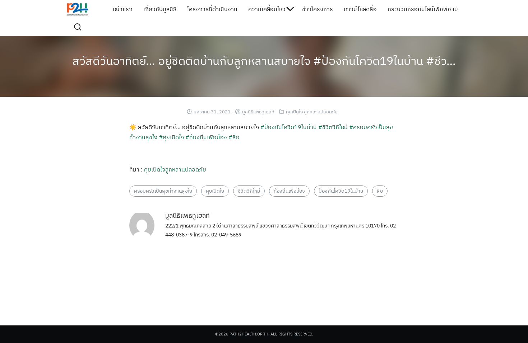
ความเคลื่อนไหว (267, 9)
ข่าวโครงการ (317, 9)
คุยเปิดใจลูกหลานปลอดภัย (175, 169)
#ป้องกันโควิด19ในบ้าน (288, 127)
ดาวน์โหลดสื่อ (360, 9)
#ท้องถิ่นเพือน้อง (206, 137)
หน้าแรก (123, 9)
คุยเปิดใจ (215, 191)
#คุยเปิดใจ (171, 137)
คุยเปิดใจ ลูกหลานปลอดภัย (312, 112)
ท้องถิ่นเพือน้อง (289, 191)
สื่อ (380, 191)
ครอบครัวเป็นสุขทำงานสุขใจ (163, 191)
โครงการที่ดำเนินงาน (212, 9)
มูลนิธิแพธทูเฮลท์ (258, 112)
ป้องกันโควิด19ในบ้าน (341, 191)
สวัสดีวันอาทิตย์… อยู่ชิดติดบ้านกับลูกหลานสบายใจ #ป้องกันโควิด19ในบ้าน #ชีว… (264, 60)
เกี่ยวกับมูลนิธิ (159, 9)
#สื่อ (234, 137)
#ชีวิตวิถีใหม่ (333, 127)
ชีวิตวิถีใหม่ (249, 191)
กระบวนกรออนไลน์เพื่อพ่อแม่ (423, 9)
